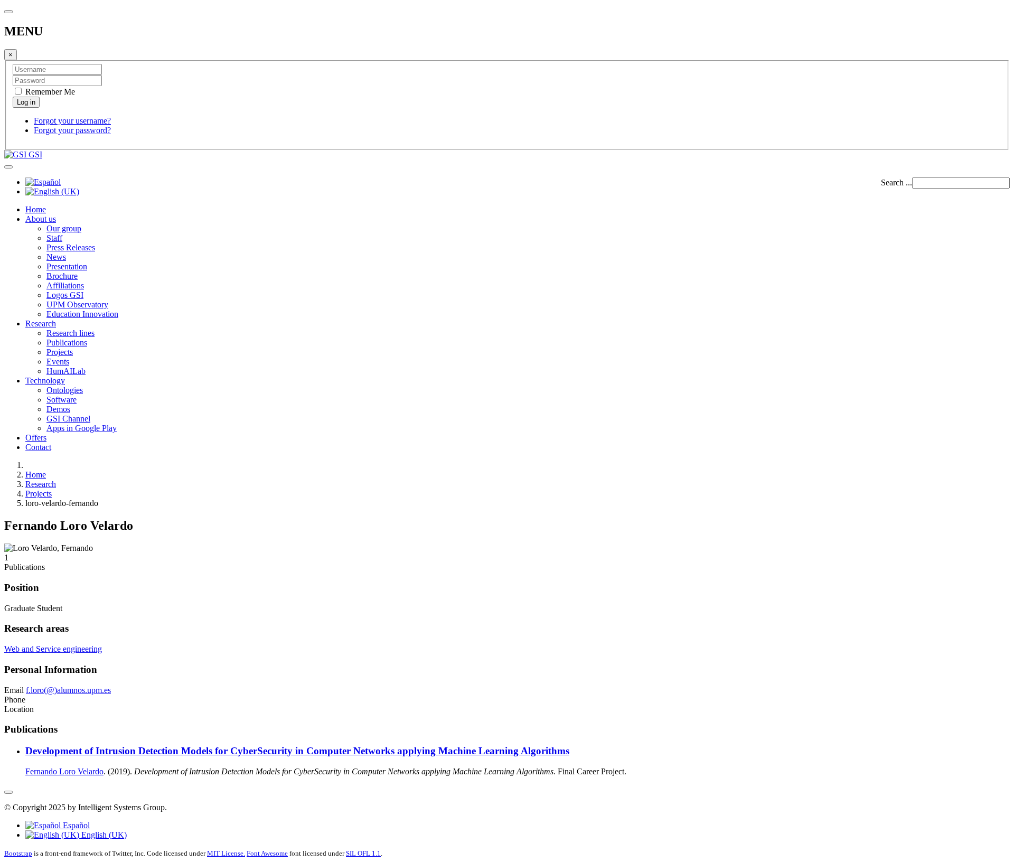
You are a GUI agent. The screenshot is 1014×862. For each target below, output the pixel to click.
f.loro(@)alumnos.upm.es (68, 690)
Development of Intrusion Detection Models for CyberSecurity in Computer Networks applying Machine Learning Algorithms (297, 750)
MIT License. (226, 853)
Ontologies (64, 390)
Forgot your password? (72, 130)
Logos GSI (64, 295)
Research (40, 323)
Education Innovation (82, 314)
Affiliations (65, 285)
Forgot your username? (72, 120)
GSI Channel (68, 418)
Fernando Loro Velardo (64, 771)
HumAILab (66, 371)
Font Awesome (267, 853)
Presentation (66, 266)
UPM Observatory (77, 304)
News (56, 256)
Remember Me (49, 91)
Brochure (62, 275)
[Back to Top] (8, 792)
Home (35, 209)
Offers (35, 437)
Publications (66, 342)
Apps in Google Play (81, 428)
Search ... (896, 182)
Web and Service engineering (53, 648)
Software (61, 399)
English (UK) (103, 834)
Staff (54, 237)
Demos (58, 409)
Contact (38, 447)
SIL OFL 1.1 (363, 853)
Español (75, 825)
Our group (63, 228)
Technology (45, 380)
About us (40, 218)
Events (57, 361)
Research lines (70, 333)
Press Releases (70, 247)
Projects (59, 352)
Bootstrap (18, 853)
